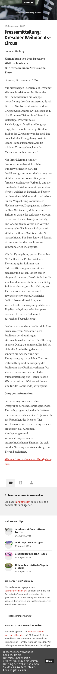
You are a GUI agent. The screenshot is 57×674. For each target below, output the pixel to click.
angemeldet (23, 501)
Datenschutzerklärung (20, 616)
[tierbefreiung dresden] (28, 12)
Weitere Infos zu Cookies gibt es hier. (19, 669)
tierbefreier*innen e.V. (16, 590)
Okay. (49, 661)
